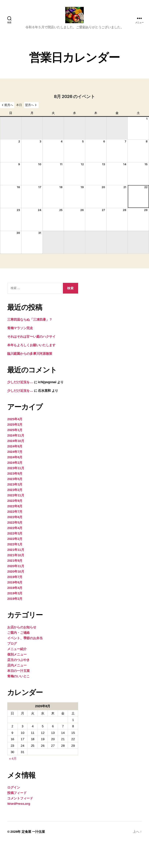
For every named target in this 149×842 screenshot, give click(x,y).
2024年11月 (15, 435)
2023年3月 (15, 484)
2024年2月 (15, 462)
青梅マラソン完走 (20, 328)
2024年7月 (15, 452)
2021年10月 (15, 555)
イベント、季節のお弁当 (25, 638)
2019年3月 (15, 593)
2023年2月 (15, 490)
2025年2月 (15, 424)
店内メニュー (17, 665)
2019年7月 (15, 577)
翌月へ (29, 104)
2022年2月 (15, 539)
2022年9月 (15, 501)
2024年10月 (15, 441)
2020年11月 (15, 566)
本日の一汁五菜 (18, 671)
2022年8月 (15, 506)
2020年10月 (15, 571)
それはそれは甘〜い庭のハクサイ (31, 336)
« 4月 (13, 758)
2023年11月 (15, 468)
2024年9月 (15, 446)
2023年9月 (15, 473)
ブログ (12, 643)
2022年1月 (15, 544)
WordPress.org (18, 804)
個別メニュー (17, 654)
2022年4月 (15, 528)
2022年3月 (15, 533)
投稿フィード (17, 793)
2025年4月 (15, 419)
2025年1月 (15, 430)
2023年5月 (15, 479)
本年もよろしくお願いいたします (31, 345)
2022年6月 (15, 517)
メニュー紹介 (17, 649)
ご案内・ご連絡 (18, 632)
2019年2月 (15, 599)
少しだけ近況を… (20, 382)
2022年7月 (15, 511)
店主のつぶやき (18, 660)
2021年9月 (15, 560)
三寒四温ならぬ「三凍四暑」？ (29, 319)
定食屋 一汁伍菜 (33, 831)
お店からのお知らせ (21, 627)
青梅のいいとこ (18, 676)
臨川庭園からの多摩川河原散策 (29, 353)
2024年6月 (15, 457)
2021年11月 (15, 550)
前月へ (8, 104)
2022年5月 (15, 522)
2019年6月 (15, 582)
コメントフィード (20, 798)
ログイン (13, 787)
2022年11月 (15, 495)
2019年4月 (15, 588)
